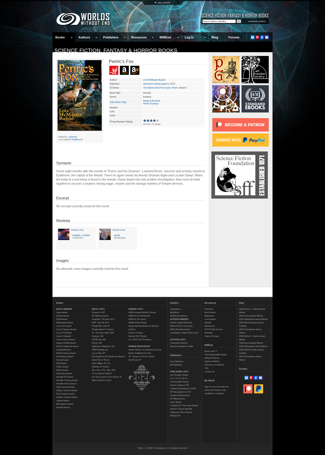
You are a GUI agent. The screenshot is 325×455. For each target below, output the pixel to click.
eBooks (207, 322)
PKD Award (61, 363)
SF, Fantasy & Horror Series (141, 356)
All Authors (175, 312)
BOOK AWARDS (64, 309)
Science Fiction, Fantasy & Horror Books (115, 50)
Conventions (210, 319)
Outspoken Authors (179, 343)
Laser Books (176, 402)
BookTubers (210, 312)
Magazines (209, 316)
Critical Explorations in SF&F (183, 388)
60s (98, 370)
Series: (115, 87)
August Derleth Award (66, 343)
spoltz (117, 235)
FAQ (206, 368)
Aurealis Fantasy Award (67, 380)
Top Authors (175, 309)
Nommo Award (63, 407)
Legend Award (62, 400)
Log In (189, 37)
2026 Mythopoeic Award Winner (253, 319)
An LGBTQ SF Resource (139, 339)
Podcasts (208, 309)
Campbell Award (63, 350)
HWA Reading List (100, 350)
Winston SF (175, 415)
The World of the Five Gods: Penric (160, 87)
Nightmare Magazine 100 (103, 346)
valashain (72, 137)
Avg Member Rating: (122, 121)
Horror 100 (97, 343)
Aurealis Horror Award (66, 383)
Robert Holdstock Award (67, 346)
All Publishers (176, 365)
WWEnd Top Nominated (139, 316)
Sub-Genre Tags (118, 102)
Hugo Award (61, 312)
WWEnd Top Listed (137, 319)
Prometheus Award (65, 356)
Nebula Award (62, 316)
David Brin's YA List (100, 360)
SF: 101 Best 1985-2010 (103, 333)
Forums (233, 37)
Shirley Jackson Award (66, 390)
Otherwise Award (64, 373)
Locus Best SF (98, 353)
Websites (208, 333)
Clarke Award (62, 367)
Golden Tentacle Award (66, 397)
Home (140, 448)
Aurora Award (62, 360)
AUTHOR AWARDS (179, 319)
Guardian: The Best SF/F (103, 319)
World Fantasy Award (66, 353)
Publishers (110, 37)
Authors (84, 37)
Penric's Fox (77, 230)
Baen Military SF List (101, 363)
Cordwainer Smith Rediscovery (184, 333)
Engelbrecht (77, 139)
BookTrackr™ (134, 360)
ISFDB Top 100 (99, 339)
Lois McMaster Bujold (154, 80)
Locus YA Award (63, 336)
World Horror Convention (181, 326)
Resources (139, 37)
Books (60, 37)
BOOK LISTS (98, 309)
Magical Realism (151, 100)
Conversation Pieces (179, 382)
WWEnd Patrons (211, 358)
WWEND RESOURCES (139, 346)
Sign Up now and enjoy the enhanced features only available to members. (216, 390)
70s (103, 370)
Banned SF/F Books (137, 336)
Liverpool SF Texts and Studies (184, 405)
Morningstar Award (64, 404)
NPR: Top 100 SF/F (101, 322)
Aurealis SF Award (64, 377)
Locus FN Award (63, 333)
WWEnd (165, 37)
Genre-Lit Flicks (135, 333)
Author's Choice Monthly (181, 409)
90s (113, 370)
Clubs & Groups (211, 336)
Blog (214, 37)
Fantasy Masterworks (180, 395)
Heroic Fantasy (151, 103)
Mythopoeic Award (64, 322)
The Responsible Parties (215, 354)
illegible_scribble (81, 235)
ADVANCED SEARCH (257, 21)
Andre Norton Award (65, 387)
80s (108, 370)
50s (93, 370)
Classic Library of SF (179, 385)
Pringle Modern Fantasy (103, 329)
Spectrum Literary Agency (156, 84)
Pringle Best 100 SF (101, 326)
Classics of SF (98, 312)
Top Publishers (177, 361)
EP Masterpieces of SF (180, 392)
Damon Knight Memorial (181, 322)
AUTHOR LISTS (177, 339)
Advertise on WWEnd (214, 365)
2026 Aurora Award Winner (251, 316)
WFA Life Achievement (180, 329)
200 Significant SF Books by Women (108, 356)
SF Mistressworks (100, 316)
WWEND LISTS (135, 309)
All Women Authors (178, 316)
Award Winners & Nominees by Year (145, 350)
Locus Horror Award (65, 339)
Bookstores (209, 326)
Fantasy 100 (97, 336)
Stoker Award (62, 370)
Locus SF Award (63, 326)
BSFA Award (61, 319)
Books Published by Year (139, 353)
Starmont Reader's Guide (181, 346)
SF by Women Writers (102, 373)
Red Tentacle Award (65, 394)
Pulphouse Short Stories (181, 412)
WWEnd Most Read (137, 322)
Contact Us (209, 371)
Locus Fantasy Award (66, 329)
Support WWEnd (211, 361)
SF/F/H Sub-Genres (213, 329)
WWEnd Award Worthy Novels (142, 312)
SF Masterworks (177, 399)
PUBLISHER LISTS (179, 371)
